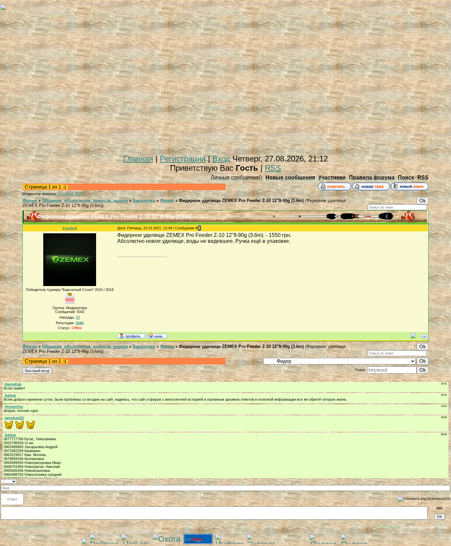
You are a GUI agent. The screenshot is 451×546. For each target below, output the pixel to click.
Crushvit (65, 193)
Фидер (167, 200)
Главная (138, 158)
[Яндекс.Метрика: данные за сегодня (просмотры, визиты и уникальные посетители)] (354, 539)
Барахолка (144, 200)
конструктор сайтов (417, 527)
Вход (221, 158)
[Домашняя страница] (156, 335)
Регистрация (183, 158)
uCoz (443, 527)
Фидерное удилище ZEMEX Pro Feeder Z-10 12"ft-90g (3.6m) (241, 200)
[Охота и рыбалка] (166, 541)
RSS (273, 167)
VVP (79, 193)
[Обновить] (448, 481)
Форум (29, 200)
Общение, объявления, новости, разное (85, 200)
